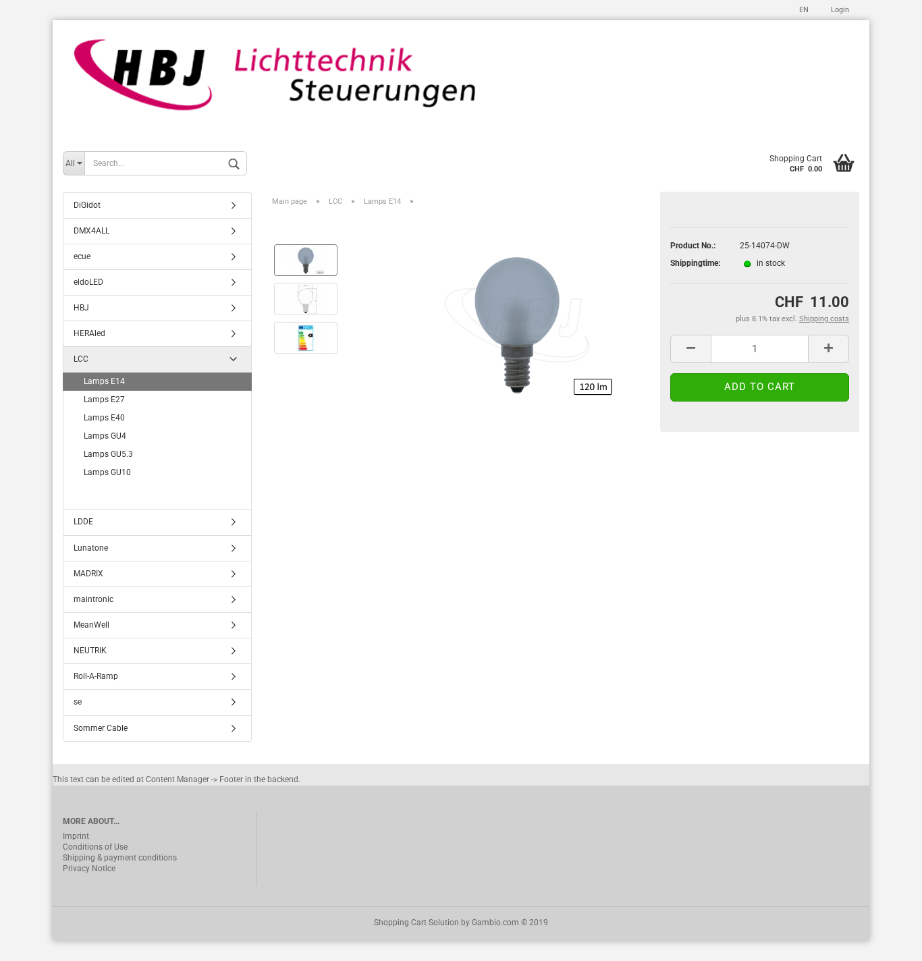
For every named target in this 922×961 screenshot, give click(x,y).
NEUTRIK (90, 650)
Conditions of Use (95, 847)
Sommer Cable (101, 728)
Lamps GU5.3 (108, 454)
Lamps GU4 (105, 436)
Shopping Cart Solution (416, 922)
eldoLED (88, 282)
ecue (82, 256)
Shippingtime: (695, 263)
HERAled (89, 333)
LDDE (83, 521)
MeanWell (91, 625)
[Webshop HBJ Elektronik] (461, 82)
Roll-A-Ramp (96, 676)
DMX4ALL (91, 231)
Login (839, 9)
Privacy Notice (89, 868)
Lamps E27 (104, 399)
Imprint (76, 836)
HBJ (81, 307)
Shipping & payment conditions (120, 858)
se (78, 702)
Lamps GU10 (107, 472)
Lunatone (91, 548)
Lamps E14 (104, 381)
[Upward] (885, 940)
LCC (81, 359)
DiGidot (87, 205)
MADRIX (88, 573)
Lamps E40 (104, 417)
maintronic (93, 599)
